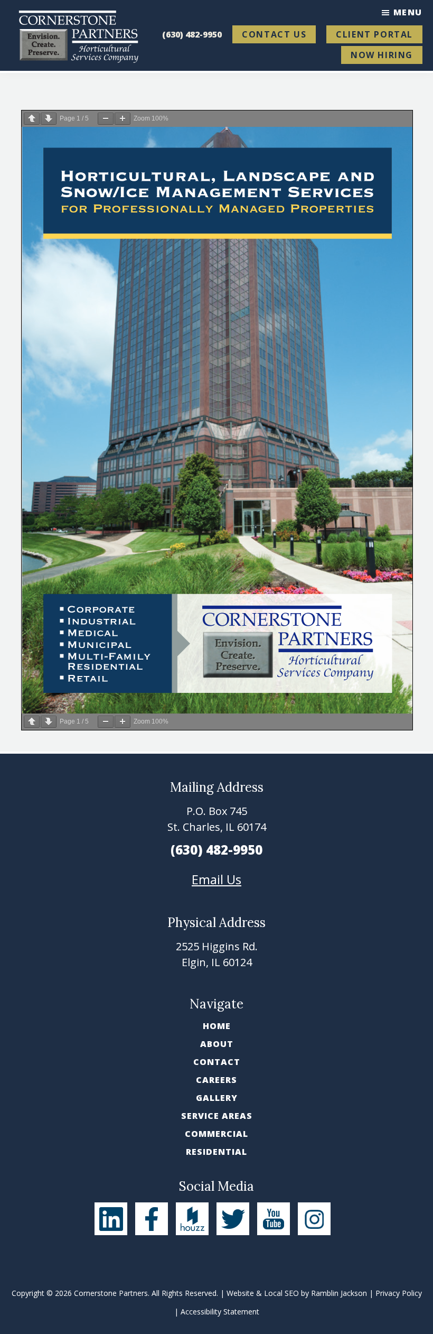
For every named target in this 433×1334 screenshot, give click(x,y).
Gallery (217, 1098)
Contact (216, 1062)
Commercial (216, 1134)
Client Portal (374, 34)
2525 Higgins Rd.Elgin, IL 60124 (217, 954)
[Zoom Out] (106, 119)
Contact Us (274, 34)
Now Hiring (382, 55)
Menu (407, 12)
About (216, 1044)
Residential (216, 1151)
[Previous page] (32, 119)
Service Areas (216, 1116)
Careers (216, 1080)
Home (217, 1026)
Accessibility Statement (220, 1312)
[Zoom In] (122, 119)
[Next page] (49, 119)
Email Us (216, 879)
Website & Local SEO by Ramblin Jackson (297, 1293)
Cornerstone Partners (111, 1293)
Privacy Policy (398, 1293)
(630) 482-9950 (192, 34)
